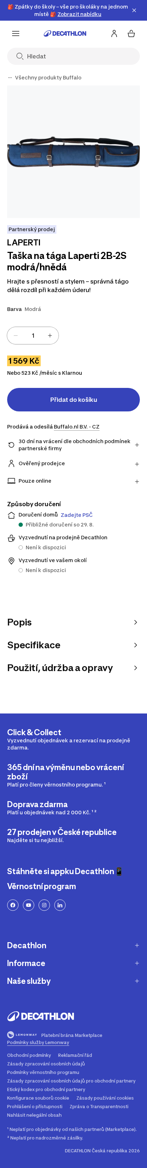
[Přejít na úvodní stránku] (65, 33)
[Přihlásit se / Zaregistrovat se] (114, 33)
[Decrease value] (15, 335)
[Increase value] (50, 335)
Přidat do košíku (73, 399)
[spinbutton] (32, 335)
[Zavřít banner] (134, 10)
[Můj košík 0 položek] (131, 33)
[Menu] (15, 33)
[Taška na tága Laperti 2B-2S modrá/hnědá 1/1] (73, 151)
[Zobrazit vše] (10, 78)
